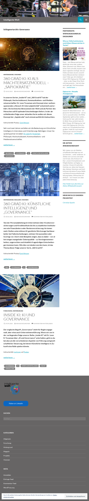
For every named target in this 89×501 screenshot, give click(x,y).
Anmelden (7, 475)
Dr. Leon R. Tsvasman (31, 134)
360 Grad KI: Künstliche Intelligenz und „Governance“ (27, 207)
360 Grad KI (9, 153)
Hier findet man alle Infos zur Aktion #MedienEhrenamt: (73, 185)
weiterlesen (9, 145)
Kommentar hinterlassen (43, 217)
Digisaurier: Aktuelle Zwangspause (70, 93)
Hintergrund (8, 74)
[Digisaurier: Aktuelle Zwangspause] (74, 102)
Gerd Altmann (24, 123)
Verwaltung (9, 368)
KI (28, 153)
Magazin (17, 200)
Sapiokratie (9, 156)
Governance (20, 153)
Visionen (17, 74)
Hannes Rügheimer (23, 91)
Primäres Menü (86, 20)
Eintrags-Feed (8, 479)
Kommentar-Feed (9, 483)
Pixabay (26, 352)
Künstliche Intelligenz (40, 153)
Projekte (6, 456)
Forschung (7, 311)
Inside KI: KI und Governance (19, 316)
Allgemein (7, 439)
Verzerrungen (33, 267)
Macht (43, 366)
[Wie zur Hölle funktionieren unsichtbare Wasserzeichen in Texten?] (74, 53)
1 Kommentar (38, 91)
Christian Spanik (69, 203)
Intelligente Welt (11, 19)
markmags (17, 352)
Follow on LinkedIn (16, 403)
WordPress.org (8, 488)
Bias (6, 267)
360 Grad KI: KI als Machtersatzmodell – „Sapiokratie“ (26, 82)
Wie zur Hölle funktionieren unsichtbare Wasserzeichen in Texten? (73, 43)
